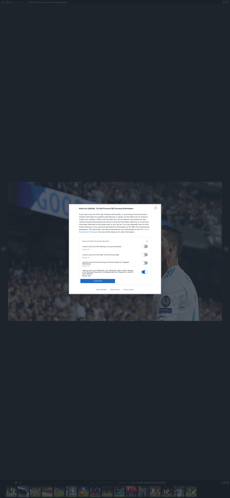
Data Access (115, 289)
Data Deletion (101, 289)
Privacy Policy (128, 289)
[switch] (145, 246)
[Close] (156, 208)
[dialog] (115, 249)
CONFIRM (97, 281)
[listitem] (115, 241)
